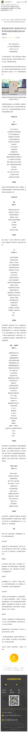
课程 (11, 690)
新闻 (19, 690)
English (19, 2)
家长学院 (12, 692)
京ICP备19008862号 (14, 729)
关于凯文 (4, 690)
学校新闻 (12, 19)
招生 (19, 692)
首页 (8, 19)
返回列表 (14, 658)
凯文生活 (4, 692)
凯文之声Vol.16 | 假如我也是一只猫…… (16, 670)
